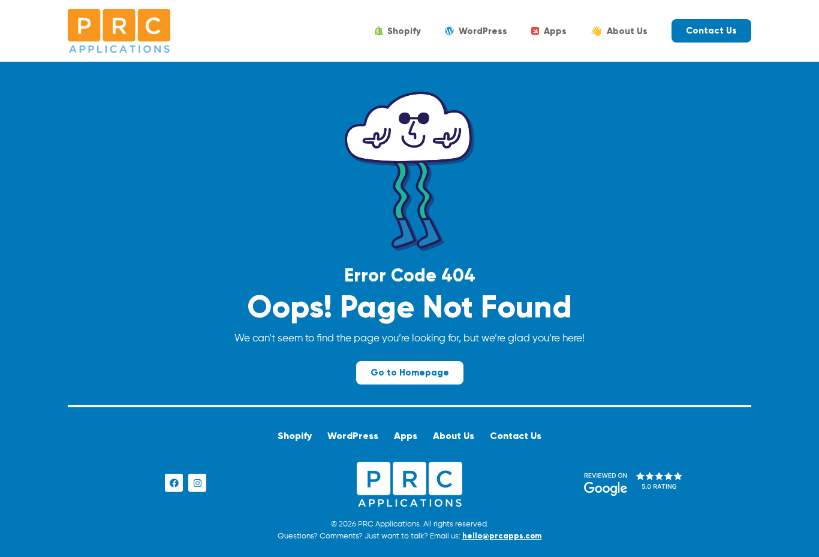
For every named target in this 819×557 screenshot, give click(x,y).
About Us (619, 31)
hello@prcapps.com (502, 536)
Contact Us (515, 435)
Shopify (404, 31)
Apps (555, 31)
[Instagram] (197, 483)
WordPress (483, 31)
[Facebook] (174, 483)
